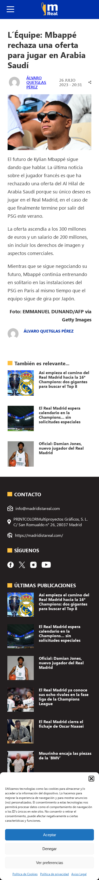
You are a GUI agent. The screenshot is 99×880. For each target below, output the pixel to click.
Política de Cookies (25, 874)
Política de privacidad (54, 874)
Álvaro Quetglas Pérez (36, 82)
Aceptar (49, 835)
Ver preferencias (49, 862)
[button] (91, 778)
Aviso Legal (79, 874)
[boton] (10, 9)
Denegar (49, 849)
